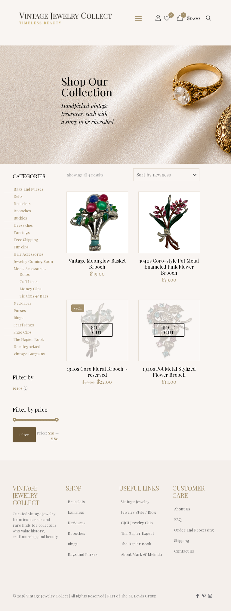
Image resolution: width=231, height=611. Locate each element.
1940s (18, 388)
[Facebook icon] (197, 596)
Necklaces (22, 303)
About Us (182, 508)
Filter (24, 434)
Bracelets (22, 203)
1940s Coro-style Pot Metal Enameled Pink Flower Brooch (169, 266)
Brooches (22, 210)
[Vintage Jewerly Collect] (66, 18)
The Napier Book (29, 339)
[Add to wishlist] (119, 226)
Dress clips (23, 225)
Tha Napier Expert (137, 533)
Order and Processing (194, 529)
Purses (20, 310)
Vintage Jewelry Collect (47, 595)
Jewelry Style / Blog (138, 512)
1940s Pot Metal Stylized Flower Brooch (169, 372)
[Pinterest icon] (204, 596)
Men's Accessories (30, 268)
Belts (18, 196)
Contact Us (184, 550)
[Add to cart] (119, 200)
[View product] (119, 213)
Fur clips (21, 246)
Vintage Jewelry (135, 501)
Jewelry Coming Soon (33, 261)
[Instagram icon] (210, 596)
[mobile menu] (138, 18)
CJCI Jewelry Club (137, 522)
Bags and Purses (28, 189)
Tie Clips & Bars (34, 295)
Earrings (22, 232)
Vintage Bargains (29, 353)
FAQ (178, 519)
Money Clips (31, 288)
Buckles (20, 217)
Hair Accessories (29, 254)
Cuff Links (29, 281)
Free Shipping (26, 239)
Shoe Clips (23, 332)
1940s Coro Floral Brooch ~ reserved (97, 372)
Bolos (25, 274)
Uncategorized (27, 346)
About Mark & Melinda (141, 554)
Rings (18, 317)
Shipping (181, 540)
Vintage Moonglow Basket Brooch (97, 263)
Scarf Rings (24, 324)
